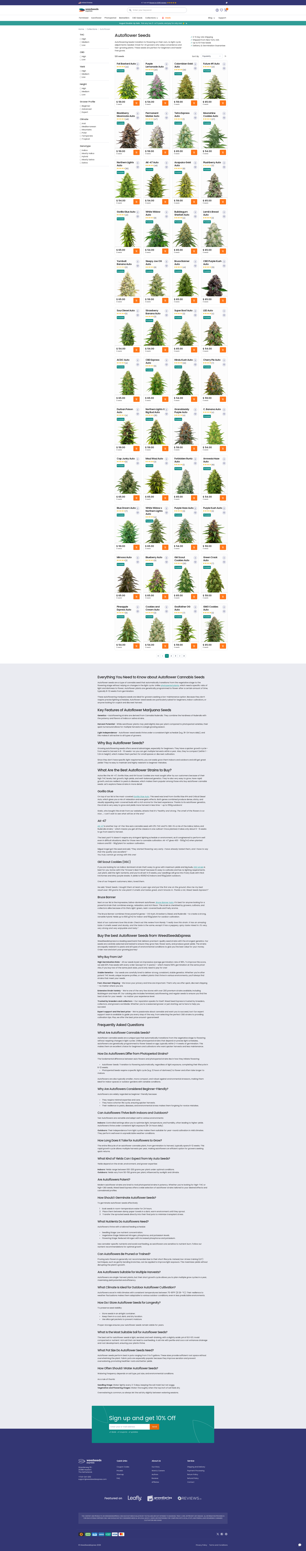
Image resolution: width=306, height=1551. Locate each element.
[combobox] (212, 56)
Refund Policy (193, 1478)
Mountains (87, 129)
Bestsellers (124, 17)
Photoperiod (110, 17)
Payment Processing (195, 1470)
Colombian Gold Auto (183, 65)
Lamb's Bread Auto (211, 213)
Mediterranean (89, 126)
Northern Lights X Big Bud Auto (155, 411)
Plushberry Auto (212, 162)
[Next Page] (180, 656)
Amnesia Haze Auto (211, 460)
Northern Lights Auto (125, 164)
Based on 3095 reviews (158, 3)
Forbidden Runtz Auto (183, 460)
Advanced (86, 109)
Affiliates (155, 1482)
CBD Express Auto (152, 361)
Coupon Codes (123, 1467)
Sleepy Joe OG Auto (154, 263)
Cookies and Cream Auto (153, 608)
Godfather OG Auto (182, 608)
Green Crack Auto (210, 559)
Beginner (86, 106)
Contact (190, 1482)
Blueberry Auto (154, 557)
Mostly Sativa (88, 159)
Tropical (86, 139)
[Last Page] (184, 656)
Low (83, 45)
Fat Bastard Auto (126, 63)
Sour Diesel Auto (126, 310)
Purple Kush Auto (212, 508)
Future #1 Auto (211, 63)
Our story (156, 1467)
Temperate (87, 135)
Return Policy (192, 1474)
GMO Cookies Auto (210, 608)
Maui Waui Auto (154, 458)
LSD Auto (208, 310)
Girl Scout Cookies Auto (181, 559)
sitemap (120, 1474)
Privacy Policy (201, 1545)
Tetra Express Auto (181, 115)
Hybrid (85, 156)
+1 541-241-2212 (84, 1477)
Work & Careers (158, 1470)
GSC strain (198, 867)
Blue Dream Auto (126, 508)
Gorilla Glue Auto (126, 211)
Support (222, 17)
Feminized (83, 17)
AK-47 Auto (152, 162)
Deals (168, 17)
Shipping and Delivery (196, 1467)
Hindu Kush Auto (183, 359)
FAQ (118, 1478)
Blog (210, 17)
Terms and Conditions (218, 1545)
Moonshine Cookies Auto (210, 115)
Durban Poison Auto (125, 411)
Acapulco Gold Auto (182, 164)
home (81, 29)
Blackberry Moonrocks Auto (126, 115)
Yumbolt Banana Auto (124, 263)
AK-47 (101, 826)
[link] (158, 656)
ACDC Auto (123, 359)
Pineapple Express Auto (124, 608)
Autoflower (96, 17)
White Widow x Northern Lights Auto (154, 511)
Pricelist (120, 1470)
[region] (153, 23)
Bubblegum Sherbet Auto (181, 213)
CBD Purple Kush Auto (212, 263)
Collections (92, 29)
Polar (84, 132)
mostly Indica (88, 153)
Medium (85, 42)
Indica (84, 150)
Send (154, 1426)
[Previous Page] (162, 656)
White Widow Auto (153, 213)
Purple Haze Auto (183, 508)
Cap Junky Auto (126, 458)
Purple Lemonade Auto (155, 65)
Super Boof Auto (183, 310)
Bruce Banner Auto (181, 263)
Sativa (85, 162)
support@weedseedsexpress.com (92, 1479)
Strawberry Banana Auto (153, 312)
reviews (155, 1478)
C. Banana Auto (212, 409)
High (84, 39)
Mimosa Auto (124, 557)
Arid (84, 123)
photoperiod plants (170, 685)
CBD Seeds (137, 17)
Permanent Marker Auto (152, 115)
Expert (85, 112)
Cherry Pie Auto (211, 359)
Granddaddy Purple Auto (181, 411)
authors (155, 1474)
